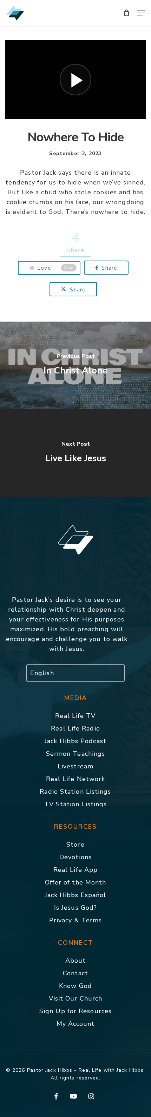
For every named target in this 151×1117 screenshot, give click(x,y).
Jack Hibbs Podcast (75, 741)
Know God (75, 986)
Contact (75, 973)
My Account (76, 1024)
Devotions (75, 857)
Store (75, 844)
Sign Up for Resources (75, 1011)
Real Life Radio (75, 728)
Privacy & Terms (75, 920)
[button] (141, 12)
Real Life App (75, 870)
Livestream (75, 766)
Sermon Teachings (75, 753)
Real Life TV (75, 716)
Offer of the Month (75, 882)
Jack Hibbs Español (75, 895)
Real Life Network (75, 779)
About (75, 960)
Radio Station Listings (75, 791)
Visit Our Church (76, 998)
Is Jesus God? (75, 907)
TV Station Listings (75, 804)
